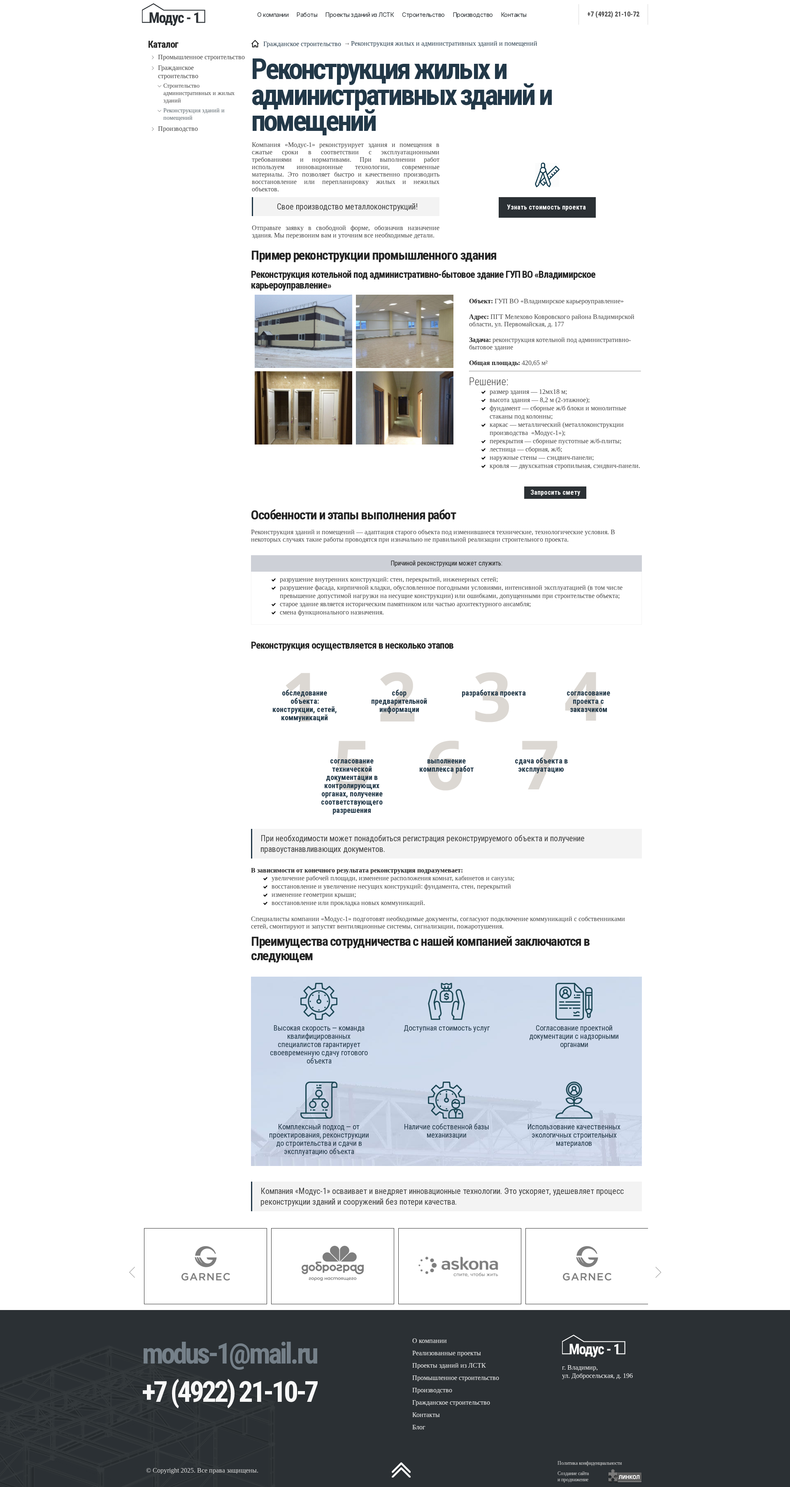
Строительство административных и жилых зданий (199, 93)
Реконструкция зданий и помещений (194, 114)
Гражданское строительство (178, 71)
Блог (418, 1427)
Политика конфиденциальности (590, 1463)
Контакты (514, 14)
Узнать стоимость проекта (547, 207)
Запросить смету (555, 492)
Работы (307, 14)
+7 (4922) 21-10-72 (613, 14)
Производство (473, 14)
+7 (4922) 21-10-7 (229, 1392)
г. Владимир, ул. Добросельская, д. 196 (597, 1371)
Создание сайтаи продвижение (573, 1476)
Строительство (423, 14)
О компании (272, 14)
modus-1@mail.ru (229, 1354)
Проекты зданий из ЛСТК (359, 14)
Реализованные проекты (446, 1353)
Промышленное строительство (201, 57)
